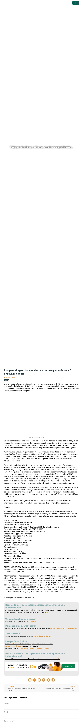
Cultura (7, 380)
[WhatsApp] (48, 680)
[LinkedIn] (39, 680)
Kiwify (57, 659)
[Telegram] (53, 680)
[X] (34, 680)
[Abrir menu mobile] (48, 3)
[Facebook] (30, 680)
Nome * (7, 703)
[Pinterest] (43, 680)
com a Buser (32, 622)
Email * (6, 712)
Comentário (9, 721)
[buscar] (75, 3)
